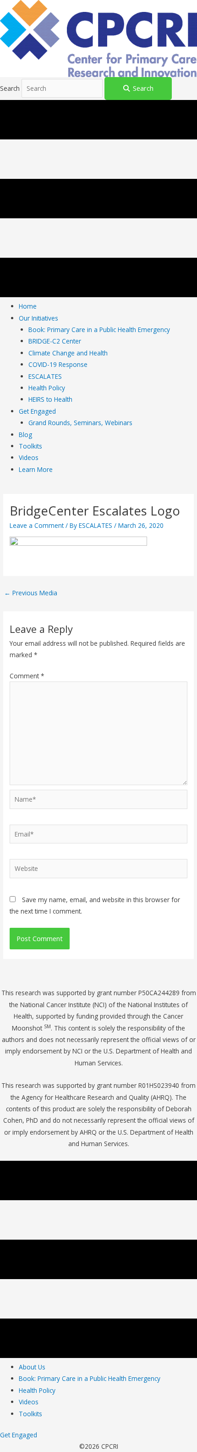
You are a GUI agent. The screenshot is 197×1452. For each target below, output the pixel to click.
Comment (27, 675)
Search (11, 88)
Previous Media (30, 592)
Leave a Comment (37, 525)
